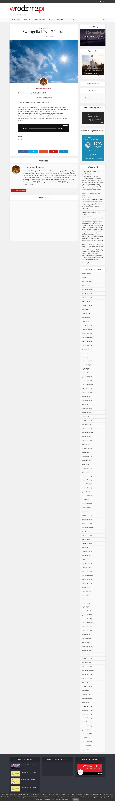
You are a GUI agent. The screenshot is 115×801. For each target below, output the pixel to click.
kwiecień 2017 (86, 646)
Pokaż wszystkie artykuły (19, 190)
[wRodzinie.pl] (27, 9)
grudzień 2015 (86, 710)
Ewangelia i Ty (43, 28)
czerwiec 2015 (86, 734)
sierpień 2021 (85, 440)
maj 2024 (84, 309)
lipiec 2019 (85, 539)
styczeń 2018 (85, 611)
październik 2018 (86, 575)
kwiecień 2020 (86, 504)
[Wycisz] (62, 128)
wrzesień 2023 (86, 341)
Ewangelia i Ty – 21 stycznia (28, 772)
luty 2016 (84, 702)
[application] (43, 128)
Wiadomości (93, 167)
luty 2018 (84, 607)
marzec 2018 (85, 603)
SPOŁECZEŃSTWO (39, 20)
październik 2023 (86, 337)
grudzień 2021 (86, 424)
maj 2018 (84, 595)
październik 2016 (86, 670)
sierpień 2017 (85, 630)
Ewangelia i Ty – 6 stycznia (28, 779)
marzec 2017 (85, 650)
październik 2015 (86, 718)
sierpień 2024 (85, 297)
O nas (67, 20)
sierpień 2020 (85, 488)
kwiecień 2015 (86, 742)
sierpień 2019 (85, 535)
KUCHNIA (60, 20)
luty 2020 (84, 511)
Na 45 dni (99, 158)
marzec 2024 (85, 317)
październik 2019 (86, 527)
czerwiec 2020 (86, 496)
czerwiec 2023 (86, 353)
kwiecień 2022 (86, 408)
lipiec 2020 (85, 492)
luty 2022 (84, 416)
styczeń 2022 (85, 420)
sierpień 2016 (85, 678)
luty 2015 (84, 750)
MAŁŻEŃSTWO (15, 20)
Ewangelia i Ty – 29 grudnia (28, 787)
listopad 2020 (85, 476)
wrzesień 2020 (86, 484)
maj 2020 (84, 500)
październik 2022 (86, 385)
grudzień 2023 (86, 329)
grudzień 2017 (86, 615)
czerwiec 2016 (86, 686)
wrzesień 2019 (86, 531)
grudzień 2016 (86, 662)
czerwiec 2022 (86, 400)
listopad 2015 (85, 714)
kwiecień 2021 (86, 456)
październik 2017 (86, 623)
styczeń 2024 (85, 325)
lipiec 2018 (85, 587)
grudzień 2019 (86, 519)
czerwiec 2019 (86, 543)
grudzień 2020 (86, 472)
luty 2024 (84, 321)
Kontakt (75, 20)
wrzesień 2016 (86, 674)
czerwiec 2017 (86, 638)
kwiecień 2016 (86, 694)
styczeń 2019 (85, 563)
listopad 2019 (85, 523)
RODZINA (27, 20)
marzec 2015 (85, 746)
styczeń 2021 (85, 468)
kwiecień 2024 (86, 313)
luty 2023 (84, 369)
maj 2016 (84, 690)
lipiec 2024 (85, 301)
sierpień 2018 (85, 583)
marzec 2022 (85, 412)
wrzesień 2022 (86, 388)
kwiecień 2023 (86, 361)
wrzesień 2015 (86, 722)
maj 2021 (84, 452)
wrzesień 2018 (86, 579)
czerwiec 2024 (86, 305)
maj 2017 (84, 642)
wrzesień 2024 (86, 293)
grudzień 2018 (86, 567)
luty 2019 (84, 559)
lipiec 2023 (85, 349)
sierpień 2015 (85, 726)
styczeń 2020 (85, 515)
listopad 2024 (85, 285)
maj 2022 (84, 404)
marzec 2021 (85, 460)
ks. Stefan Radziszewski (47, 36)
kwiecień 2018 (86, 599)
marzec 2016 (85, 698)
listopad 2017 (85, 619)
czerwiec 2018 (86, 591)
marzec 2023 (85, 365)
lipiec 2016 (85, 682)
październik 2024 (86, 289)
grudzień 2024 (86, 281)
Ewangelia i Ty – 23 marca (93, 36)
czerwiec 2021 (86, 448)
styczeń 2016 (85, 706)
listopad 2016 (85, 666)
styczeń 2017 (85, 658)
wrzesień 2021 (86, 436)
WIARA (51, 20)
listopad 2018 (85, 571)
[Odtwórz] (23, 128)
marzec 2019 (85, 555)
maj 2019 (84, 547)
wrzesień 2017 (86, 627)
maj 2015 (84, 738)
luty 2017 (84, 654)
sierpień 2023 (85, 345)
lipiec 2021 (85, 444)
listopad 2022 (85, 381)
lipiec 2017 (85, 634)
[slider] (65, 125)
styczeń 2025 (85, 277)
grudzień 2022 (86, 377)
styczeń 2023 (85, 373)
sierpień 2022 (85, 392)
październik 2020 (86, 480)
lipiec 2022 (85, 396)
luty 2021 (84, 464)
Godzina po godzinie (89, 158)
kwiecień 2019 (86, 551)
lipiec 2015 (85, 730)
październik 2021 (86, 432)
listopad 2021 (85, 428)
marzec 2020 (85, 508)
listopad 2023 (85, 333)
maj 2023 (84, 357)
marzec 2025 (85, 273)
